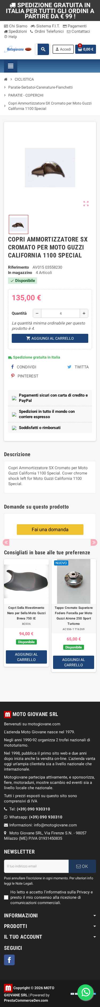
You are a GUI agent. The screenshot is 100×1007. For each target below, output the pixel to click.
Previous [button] (6, 542)
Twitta (81, 367)
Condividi (26, 367)
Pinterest (27, 376)
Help (10, 36)
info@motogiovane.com (55, 825)
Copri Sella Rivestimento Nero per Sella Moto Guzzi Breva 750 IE (26, 613)
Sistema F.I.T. (47, 26)
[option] (26, 623)
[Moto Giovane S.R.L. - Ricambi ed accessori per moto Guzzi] (17, 49)
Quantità (19, 313)
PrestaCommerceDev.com (26, 1000)
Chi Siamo (17, 26)
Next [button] (94, 542)
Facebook (9, 960)
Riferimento (18, 267)
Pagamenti (77, 26)
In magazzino (20, 272)
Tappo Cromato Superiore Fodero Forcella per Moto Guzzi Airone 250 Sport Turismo (74, 616)
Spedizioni (17, 31)
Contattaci (80, 31)
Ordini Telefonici (49, 31)
